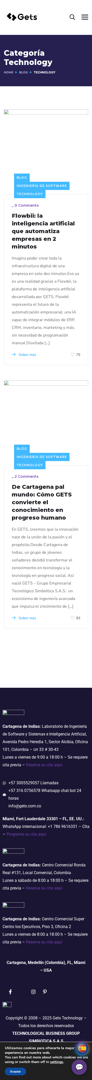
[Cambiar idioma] (82, 1048)
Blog (22, 177)
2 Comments (27, 476)
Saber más (27, 354)
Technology (30, 194)
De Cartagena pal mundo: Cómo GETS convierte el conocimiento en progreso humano (42, 502)
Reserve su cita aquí (44, 764)
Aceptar (15, 1071)
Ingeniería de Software (42, 186)
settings (56, 1062)
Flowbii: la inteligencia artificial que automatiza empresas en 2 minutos (43, 231)
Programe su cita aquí (26, 834)
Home (8, 72)
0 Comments (27, 205)
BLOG (23, 72)
